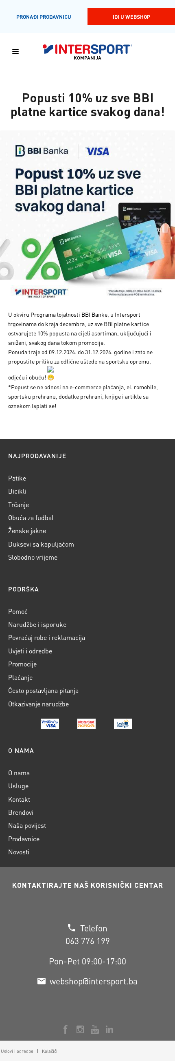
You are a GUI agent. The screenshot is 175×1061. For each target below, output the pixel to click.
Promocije (22, 664)
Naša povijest (27, 825)
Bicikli (17, 491)
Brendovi (20, 812)
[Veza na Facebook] (65, 1029)
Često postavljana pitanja (43, 690)
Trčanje (18, 504)
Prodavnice (23, 838)
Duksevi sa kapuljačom (41, 544)
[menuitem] (47, 1051)
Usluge (18, 785)
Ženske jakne (27, 530)
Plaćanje (20, 677)
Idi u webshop (131, 16)
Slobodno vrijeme (32, 557)
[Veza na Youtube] (95, 1029)
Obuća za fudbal (31, 517)
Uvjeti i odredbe (30, 650)
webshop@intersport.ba (94, 980)
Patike (17, 478)
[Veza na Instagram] (80, 1029)
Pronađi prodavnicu (43, 16)
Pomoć (18, 611)
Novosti (18, 851)
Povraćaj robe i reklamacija (46, 637)
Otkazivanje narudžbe (38, 703)
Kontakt (19, 799)
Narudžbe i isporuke (37, 624)
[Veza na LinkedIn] (109, 1029)
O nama (19, 772)
